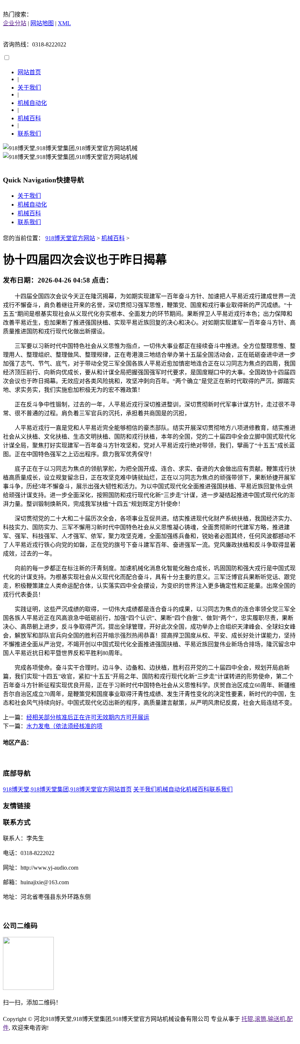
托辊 (247, 1019)
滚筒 (260, 1019)
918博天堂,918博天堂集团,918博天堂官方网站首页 (67, 789)
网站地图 (42, 23)
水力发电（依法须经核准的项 (64, 726)
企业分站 (14, 23)
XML (64, 23)
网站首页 (29, 72)
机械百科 (29, 118)
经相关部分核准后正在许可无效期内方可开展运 (87, 717)
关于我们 (29, 87)
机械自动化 (32, 103)
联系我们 (29, 133)
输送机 (276, 1019)
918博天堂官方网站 (70, 238)
